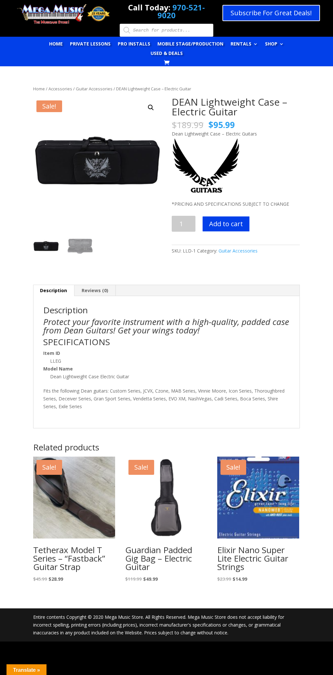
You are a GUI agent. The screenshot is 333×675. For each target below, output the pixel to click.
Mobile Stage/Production (190, 44)
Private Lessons (90, 44)
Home (56, 44)
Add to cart (226, 223)
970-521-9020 (181, 11)
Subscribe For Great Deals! (271, 12)
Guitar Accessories (94, 89)
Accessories (60, 89)
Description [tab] (53, 290)
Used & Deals (167, 53)
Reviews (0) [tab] (95, 290)
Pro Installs (134, 44)
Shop (271, 44)
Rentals (241, 44)
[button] (151, 107)
